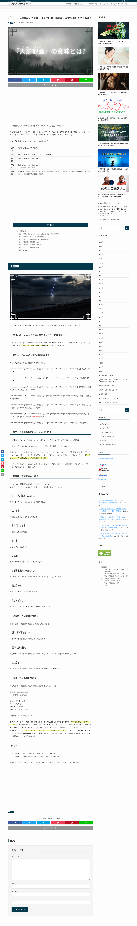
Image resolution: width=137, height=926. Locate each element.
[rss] (124, 1)
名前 (14, 883)
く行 (101, 271)
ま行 (101, 367)
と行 (101, 321)
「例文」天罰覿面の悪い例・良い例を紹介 (36, 239)
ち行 (101, 309)
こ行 (101, 279)
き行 (101, 267)
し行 (101, 288)
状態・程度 (103, 394)
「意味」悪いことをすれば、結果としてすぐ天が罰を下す (41, 234)
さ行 (101, 283)
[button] (15, 80)
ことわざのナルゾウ (19, 4)
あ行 (101, 242)
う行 (101, 250)
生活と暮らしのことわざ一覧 (109, 398)
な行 (101, 325)
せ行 (101, 296)
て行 (12, 22)
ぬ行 (101, 333)
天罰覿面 (23, 231)
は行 (101, 346)
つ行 (101, 313)
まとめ (25, 250)
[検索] (127, 1)
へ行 (101, 359)
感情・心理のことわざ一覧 (108, 390)
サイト (14, 899)
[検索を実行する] (127, 228)
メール (15, 891)
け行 (101, 275)
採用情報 (103, 440)
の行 (101, 342)
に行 (101, 329)
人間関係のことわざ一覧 (108, 375)
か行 (101, 263)
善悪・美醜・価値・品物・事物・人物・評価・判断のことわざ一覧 (113, 380)
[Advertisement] (50, 104)
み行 (101, 371)
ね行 (101, 338)
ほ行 (101, 363)
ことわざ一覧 (104, 428)
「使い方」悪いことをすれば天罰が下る (35, 237)
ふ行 (101, 354)
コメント (15, 857)
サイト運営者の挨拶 (106, 432)
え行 (101, 254)
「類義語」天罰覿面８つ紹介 (32, 242)
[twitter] (122, 1)
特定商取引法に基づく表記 (108, 445)
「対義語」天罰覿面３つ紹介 (32, 245)
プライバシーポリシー (107, 436)
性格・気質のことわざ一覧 (108, 385)
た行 (101, 304)
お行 (101, 259)
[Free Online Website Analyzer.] (102, 479)
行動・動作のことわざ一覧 (108, 402)
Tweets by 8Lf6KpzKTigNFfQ (107, 458)
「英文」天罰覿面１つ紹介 (31, 247)
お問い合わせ (104, 424)
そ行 (101, 300)
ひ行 (101, 350)
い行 (101, 246)
